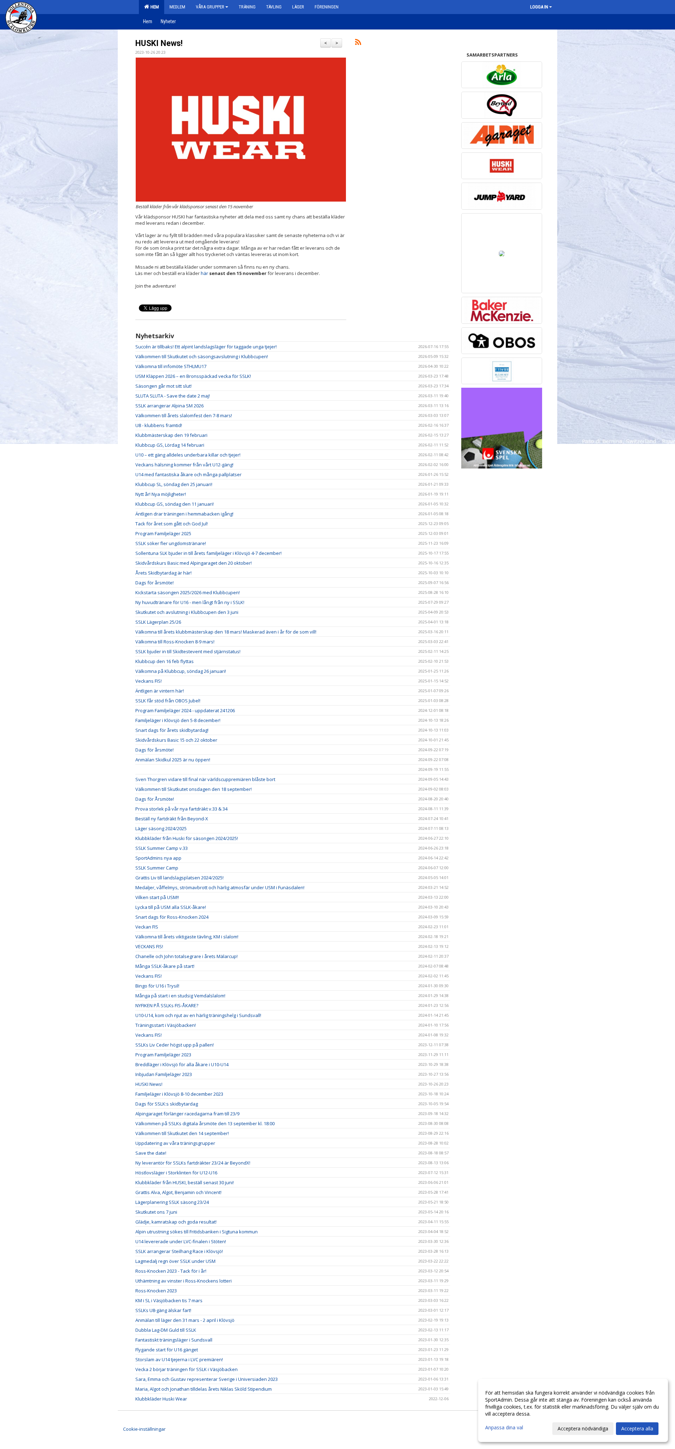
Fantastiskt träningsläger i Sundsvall (173, 1340)
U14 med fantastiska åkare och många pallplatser (188, 474)
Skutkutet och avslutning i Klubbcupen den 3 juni (186, 612)
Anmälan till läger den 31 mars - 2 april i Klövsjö (184, 1320)
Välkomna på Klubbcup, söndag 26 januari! (180, 671)
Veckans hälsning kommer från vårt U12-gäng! (184, 464)
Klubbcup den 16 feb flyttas (164, 661)
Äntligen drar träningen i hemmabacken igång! (184, 514)
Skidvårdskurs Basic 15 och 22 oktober (176, 740)
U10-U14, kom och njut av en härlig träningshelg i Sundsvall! (198, 1015)
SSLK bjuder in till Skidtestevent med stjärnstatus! (187, 651)
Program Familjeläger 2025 (163, 533)
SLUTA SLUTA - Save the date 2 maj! (172, 396)
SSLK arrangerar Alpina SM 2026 (169, 405)
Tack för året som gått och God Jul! (171, 523)
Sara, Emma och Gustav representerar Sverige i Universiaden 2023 (206, 1379)
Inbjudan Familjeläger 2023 (163, 1074)
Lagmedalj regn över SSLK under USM (175, 1261)
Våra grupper (210, 6)
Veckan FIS (146, 927)
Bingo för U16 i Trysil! (157, 986)
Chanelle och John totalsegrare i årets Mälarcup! (186, 956)
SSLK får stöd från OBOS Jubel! (167, 700)
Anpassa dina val (504, 1427)
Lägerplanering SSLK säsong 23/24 (172, 1202)
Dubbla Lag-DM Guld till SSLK (165, 1330)
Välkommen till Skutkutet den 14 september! (182, 1133)
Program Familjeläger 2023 (163, 1054)
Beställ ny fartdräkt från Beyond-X (171, 818)
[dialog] (573, 1410)
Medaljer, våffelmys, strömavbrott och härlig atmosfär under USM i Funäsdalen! (219, 887)
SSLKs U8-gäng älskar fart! (163, 1310)
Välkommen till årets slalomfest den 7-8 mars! (183, 415)
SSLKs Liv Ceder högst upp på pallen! (174, 1045)
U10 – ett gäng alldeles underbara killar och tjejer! (187, 455)
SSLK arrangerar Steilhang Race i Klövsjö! (179, 1251)
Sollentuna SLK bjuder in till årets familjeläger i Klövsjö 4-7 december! (208, 553)
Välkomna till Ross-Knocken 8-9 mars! (174, 641)
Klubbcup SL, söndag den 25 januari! (173, 484)
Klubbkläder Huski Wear (161, 1399)
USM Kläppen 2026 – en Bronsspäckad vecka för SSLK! (193, 376)
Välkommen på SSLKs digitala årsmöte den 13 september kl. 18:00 (205, 1123)
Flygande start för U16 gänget (166, 1349)
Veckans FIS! (148, 681)
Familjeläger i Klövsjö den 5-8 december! (177, 720)
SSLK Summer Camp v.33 (161, 848)
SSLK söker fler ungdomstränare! (170, 543)
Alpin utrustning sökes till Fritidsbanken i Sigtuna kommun (196, 1231)
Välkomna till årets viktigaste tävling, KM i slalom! (186, 936)
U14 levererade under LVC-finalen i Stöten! (180, 1241)
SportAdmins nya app (158, 858)
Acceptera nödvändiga (583, 1428)
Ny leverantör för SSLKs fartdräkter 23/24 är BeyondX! (192, 1163)
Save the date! (150, 1153)
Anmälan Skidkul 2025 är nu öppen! (172, 759)
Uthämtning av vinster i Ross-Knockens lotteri (183, 1281)
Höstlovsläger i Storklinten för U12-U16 (176, 1172)
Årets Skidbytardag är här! (163, 573)
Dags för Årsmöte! (154, 799)
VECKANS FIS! (149, 946)
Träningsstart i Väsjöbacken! (165, 1025)
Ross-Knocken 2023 (156, 1290)
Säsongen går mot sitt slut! (163, 386)
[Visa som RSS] (358, 43)
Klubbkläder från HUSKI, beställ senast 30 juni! (184, 1182)
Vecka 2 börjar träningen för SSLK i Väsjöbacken (186, 1369)
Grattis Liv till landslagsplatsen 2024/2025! (179, 877)
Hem (153, 6)
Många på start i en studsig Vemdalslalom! (180, 995)
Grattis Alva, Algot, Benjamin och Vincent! (178, 1192)
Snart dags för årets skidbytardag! (171, 730)
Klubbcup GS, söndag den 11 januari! (174, 504)
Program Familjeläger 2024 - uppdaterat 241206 (185, 710)
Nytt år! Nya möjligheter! (160, 494)
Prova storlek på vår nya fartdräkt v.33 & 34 (181, 809)
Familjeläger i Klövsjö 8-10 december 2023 (179, 1094)
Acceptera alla (637, 1428)
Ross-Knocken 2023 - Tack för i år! (170, 1271)
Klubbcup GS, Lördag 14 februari (169, 445)
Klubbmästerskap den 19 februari (171, 435)
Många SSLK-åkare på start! (164, 966)
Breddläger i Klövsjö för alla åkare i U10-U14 (182, 1064)
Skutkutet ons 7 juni (156, 1212)
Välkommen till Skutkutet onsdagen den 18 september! (193, 789)
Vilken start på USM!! (157, 897)
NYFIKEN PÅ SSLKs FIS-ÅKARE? (166, 1005)
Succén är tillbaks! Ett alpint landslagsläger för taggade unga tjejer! (206, 346)
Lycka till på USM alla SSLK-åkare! (170, 907)
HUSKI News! (158, 43)
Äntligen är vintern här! (159, 691)
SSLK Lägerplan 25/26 (158, 622)
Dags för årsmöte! (154, 582)
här (204, 273)
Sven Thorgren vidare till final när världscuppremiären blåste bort (205, 779)
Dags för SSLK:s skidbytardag (166, 1104)
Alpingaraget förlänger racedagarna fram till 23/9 (187, 1113)
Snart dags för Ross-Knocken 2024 (171, 917)
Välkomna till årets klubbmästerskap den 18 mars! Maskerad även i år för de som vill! (225, 632)
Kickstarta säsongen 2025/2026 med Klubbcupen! (187, 592)
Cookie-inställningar (144, 1429)
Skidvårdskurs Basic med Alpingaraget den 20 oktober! (193, 563)
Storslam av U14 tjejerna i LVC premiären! (179, 1359)
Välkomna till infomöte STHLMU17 (170, 366)
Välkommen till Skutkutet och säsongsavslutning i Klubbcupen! (201, 356)
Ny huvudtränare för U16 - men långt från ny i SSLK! (189, 602)
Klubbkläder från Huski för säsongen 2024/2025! (186, 838)
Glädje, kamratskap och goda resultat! (176, 1222)
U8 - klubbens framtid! (158, 425)
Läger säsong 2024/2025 (161, 828)
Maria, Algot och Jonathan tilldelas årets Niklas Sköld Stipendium (203, 1389)
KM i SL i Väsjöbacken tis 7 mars (168, 1300)
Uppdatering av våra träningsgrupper (175, 1143)
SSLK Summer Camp (156, 868)
